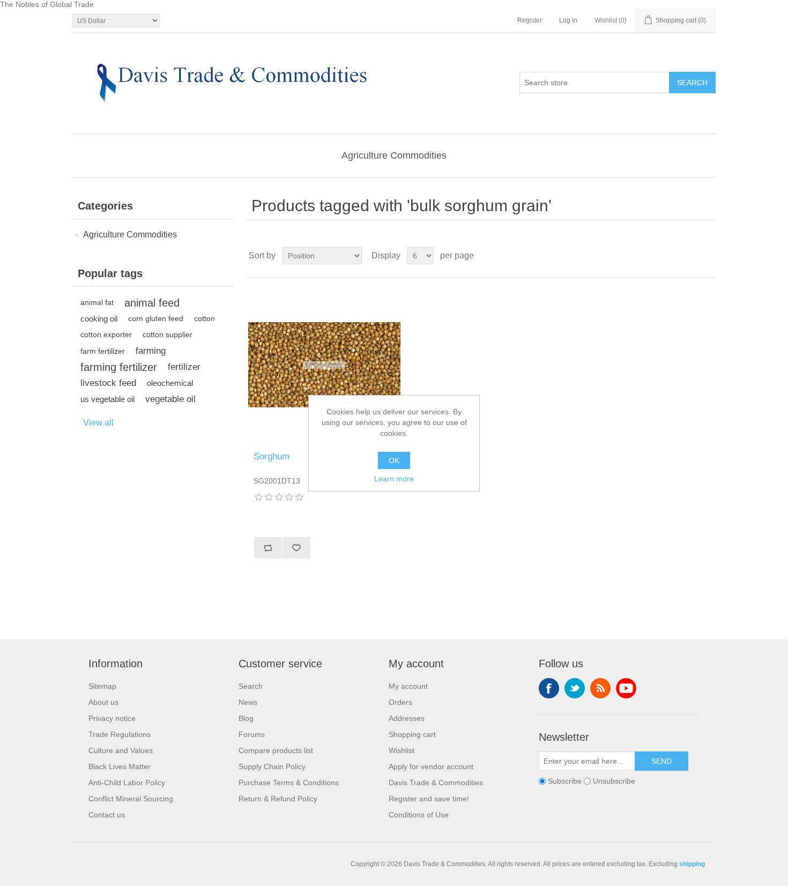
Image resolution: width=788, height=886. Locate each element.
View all (98, 422)
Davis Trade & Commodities (436, 782)
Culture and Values (120, 750)
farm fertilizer (102, 351)
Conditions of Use (419, 814)
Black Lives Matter (119, 766)
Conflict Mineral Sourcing (130, 798)
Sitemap (102, 686)
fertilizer (184, 367)
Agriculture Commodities (394, 155)
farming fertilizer (118, 367)
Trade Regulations (119, 734)
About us (103, 702)
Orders (400, 702)
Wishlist (401, 750)
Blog (246, 718)
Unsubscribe (614, 781)
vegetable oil (170, 399)
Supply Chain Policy (272, 766)
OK (394, 460)
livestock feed (108, 383)
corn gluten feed (155, 319)
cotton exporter (106, 335)
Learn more (394, 478)
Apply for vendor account (431, 766)
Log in (568, 20)
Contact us (106, 814)
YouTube (626, 688)
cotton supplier (167, 335)
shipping (692, 864)
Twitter (574, 688)
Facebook (549, 688)
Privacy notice (112, 718)
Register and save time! (429, 798)
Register (529, 20)
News (248, 702)
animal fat (97, 303)
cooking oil (98, 318)
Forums (252, 734)
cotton (204, 319)
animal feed (152, 303)
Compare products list (276, 750)
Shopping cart (412, 734)
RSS (600, 688)
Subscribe (565, 781)
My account (408, 686)
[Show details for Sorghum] (324, 365)
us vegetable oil (107, 399)
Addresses (407, 718)
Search (251, 686)
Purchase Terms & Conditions (289, 782)
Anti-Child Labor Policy (126, 782)
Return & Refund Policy (278, 798)
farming (151, 351)
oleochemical (170, 383)
